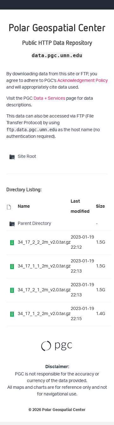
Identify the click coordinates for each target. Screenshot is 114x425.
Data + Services (49, 99)
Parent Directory (34, 224)
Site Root (27, 157)
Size (100, 207)
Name (24, 207)
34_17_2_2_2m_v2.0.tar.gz (44, 242)
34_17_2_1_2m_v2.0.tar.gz (44, 290)
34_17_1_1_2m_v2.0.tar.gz (44, 266)
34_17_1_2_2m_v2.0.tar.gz (44, 314)
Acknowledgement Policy (82, 81)
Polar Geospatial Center (64, 410)
